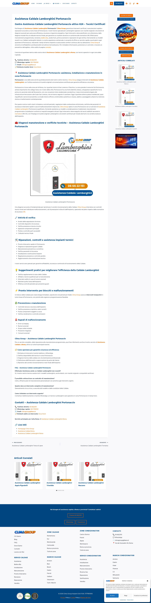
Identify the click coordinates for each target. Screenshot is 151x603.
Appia (82, 541)
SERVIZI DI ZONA (126, 56)
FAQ (15, 542)
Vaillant (49, 576)
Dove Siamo (18, 546)
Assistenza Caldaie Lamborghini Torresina (94, 444)
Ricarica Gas (84, 572)
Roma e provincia (52, 548)
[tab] (56, 490)
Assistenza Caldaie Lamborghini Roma (54, 419)
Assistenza (17, 561)
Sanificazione (84, 578)
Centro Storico (85, 534)
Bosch (49, 567)
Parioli (82, 538)
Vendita (16, 583)
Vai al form (37, 67)
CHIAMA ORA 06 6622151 (126, 48)
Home (33, 3)
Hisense (115, 569)
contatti (48, 47)
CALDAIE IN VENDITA (126, 15)
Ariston (49, 561)
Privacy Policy (130, 600)
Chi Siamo (39, 3)
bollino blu (44, 38)
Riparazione (18, 580)
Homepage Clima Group (26, 429)
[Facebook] (126, 3)
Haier (114, 565)
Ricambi (57, 3)
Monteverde (51, 542)
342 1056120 (34, 62)
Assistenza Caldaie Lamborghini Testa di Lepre (27, 444)
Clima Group (61, 28)
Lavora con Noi (19, 552)
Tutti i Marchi (51, 583)
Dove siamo (66, 3)
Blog (15, 539)
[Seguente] (103, 475)
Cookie (73, 598)
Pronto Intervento (20, 574)
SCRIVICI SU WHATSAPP (126, 52)
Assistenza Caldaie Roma (26, 431)
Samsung (116, 578)
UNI (24, 212)
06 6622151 (119, 3)
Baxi (48, 564)
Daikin (49, 570)
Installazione (18, 567)
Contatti (73, 3)
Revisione (17, 577)
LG (114, 572)
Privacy (62, 598)
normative (18, 114)
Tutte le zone (51, 551)
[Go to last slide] (17, 475)
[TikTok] (133, 3)
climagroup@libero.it (29, 65)
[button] (147, 581)
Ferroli (49, 573)
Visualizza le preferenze (140, 596)
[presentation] (28, 471)
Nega (125, 596)
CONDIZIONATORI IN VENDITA (126, 19)
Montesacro (84, 544)
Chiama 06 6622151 (75, 515)
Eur (48, 539)
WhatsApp (69, 522)
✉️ (121, 540)
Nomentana (51, 536)
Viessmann (50, 580)
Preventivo (81, 522)
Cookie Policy (123, 600)
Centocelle (50, 545)
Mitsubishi (116, 575)
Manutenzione (19, 571)
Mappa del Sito (86, 598)
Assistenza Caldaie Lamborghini (36, 28)
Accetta (112, 596)
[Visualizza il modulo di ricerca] (111, 3)
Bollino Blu (17, 564)
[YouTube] (137, 3)
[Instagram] (130, 3)
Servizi (47, 3)
